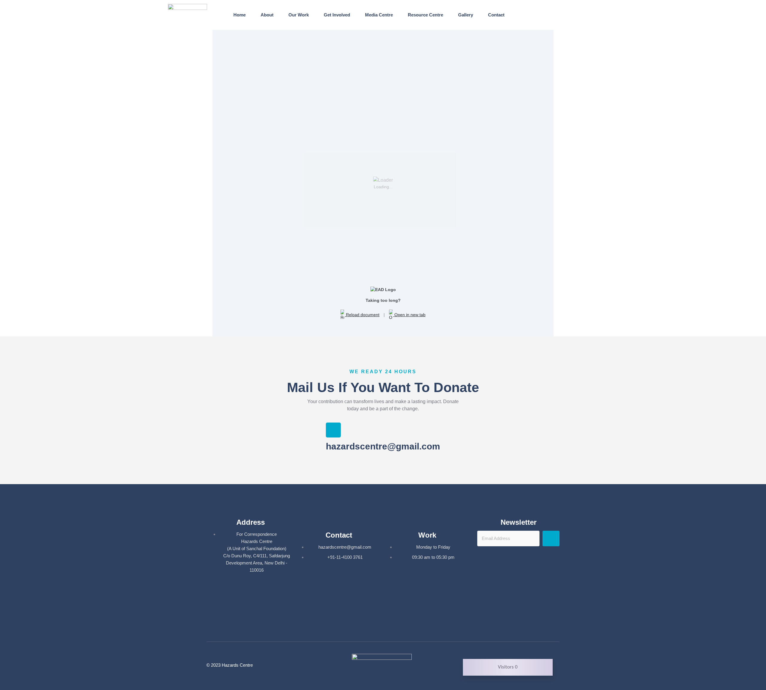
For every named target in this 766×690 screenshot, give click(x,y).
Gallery (465, 14)
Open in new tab (409, 314)
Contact (496, 14)
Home (239, 14)
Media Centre (379, 14)
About (267, 14)
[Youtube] (391, 626)
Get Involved (337, 14)
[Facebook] (374, 626)
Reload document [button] (362, 314)
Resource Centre (425, 14)
